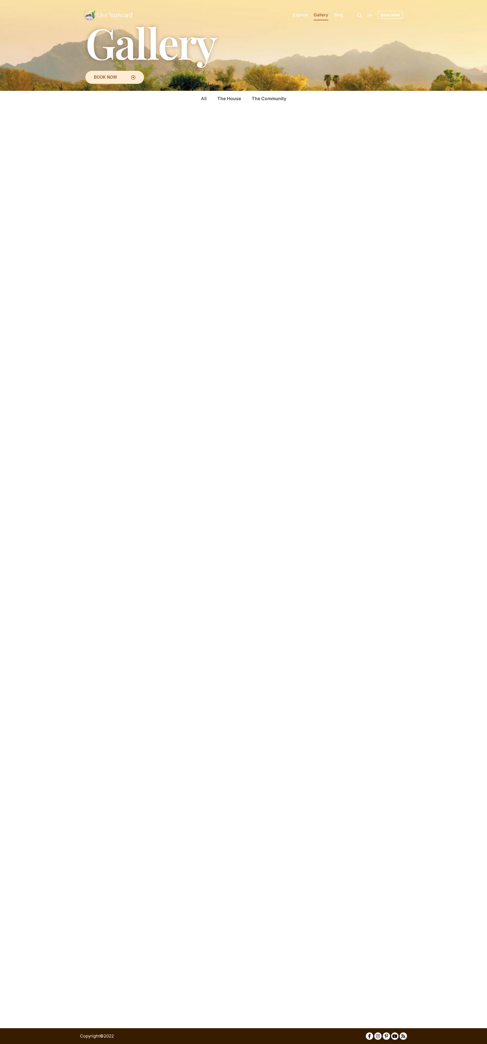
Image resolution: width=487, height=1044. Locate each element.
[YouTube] (395, 1036)
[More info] (370, 15)
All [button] (204, 98)
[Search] (360, 15)
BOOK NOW (390, 15)
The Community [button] (269, 98)
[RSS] (403, 1036)
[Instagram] (378, 1036)
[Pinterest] (386, 1036)
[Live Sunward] (108, 15)
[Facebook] (369, 1036)
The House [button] (229, 98)
